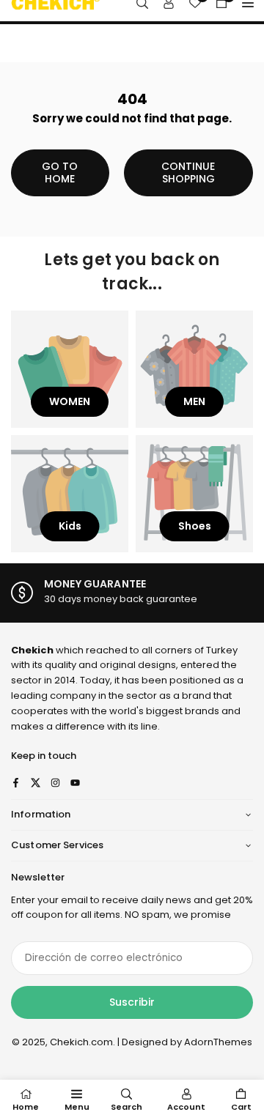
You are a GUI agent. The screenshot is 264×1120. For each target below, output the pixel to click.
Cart (241, 1107)
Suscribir (132, 1002)
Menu (77, 1107)
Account (186, 1107)
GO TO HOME (60, 172)
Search (126, 1107)
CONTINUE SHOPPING (188, 172)
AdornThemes (218, 1042)
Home (25, 1107)
